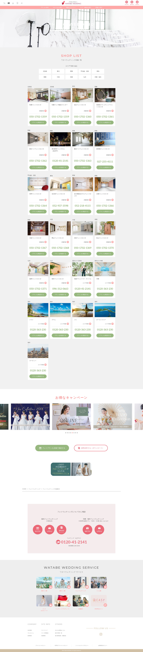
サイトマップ (44, 630)
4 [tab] (70, 432)
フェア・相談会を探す (85, 7)
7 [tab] (75, 432)
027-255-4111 (105, 161)
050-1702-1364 (38, 205)
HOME (24, 489)
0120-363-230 (105, 288)
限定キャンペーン (71, 7)
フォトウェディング (34, 489)
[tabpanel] (71, 417)
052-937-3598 (60, 205)
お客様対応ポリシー (102, 645)
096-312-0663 (60, 288)
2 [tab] (67, 432)
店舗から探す (98, 7)
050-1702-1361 (105, 116)
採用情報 (30, 635)
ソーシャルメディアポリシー (81, 645)
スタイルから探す (57, 7)
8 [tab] (77, 432)
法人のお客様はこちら (60, 630)
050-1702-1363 (82, 160)
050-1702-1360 (82, 116)
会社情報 (30, 630)
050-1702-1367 (38, 247)
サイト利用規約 (44, 633)
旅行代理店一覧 (58, 633)
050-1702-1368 (60, 247)
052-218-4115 (83, 205)
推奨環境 (43, 635)
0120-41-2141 (60, 160)
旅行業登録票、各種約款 (60, 635)
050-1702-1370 (105, 247)
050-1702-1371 (38, 288)
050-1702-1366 (105, 205)
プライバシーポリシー (40, 645)
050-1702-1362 (38, 160)
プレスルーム (31, 633)
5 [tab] (72, 432)
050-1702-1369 (82, 247)
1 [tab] (65, 432)
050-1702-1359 (38, 116)
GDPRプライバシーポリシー (61, 645)
